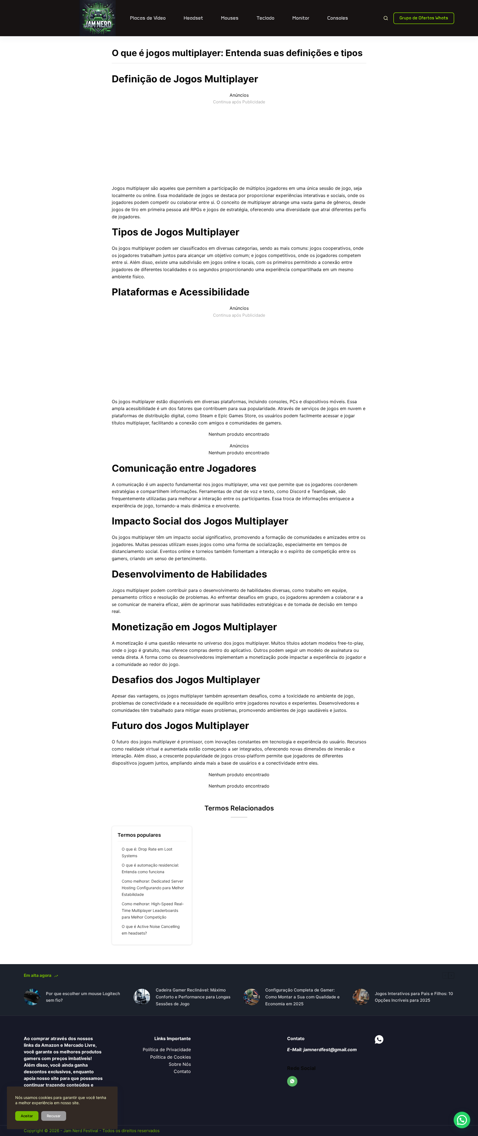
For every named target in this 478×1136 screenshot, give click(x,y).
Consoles (337, 18)
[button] (462, 1120)
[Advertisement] (239, 144)
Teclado (265, 18)
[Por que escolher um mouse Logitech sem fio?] (32, 997)
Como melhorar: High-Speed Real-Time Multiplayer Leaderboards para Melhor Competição (153, 910)
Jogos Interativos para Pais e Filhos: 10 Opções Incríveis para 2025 (414, 997)
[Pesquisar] (386, 18)
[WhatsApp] (292, 1081)
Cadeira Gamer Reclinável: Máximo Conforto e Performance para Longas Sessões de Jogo (193, 996)
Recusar (54, 1116)
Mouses (229, 18)
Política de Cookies (170, 1057)
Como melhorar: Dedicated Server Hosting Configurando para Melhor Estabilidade (153, 888)
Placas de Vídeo (148, 18)
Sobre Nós (180, 1064)
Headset (193, 18)
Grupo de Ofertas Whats (423, 17)
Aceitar (27, 1116)
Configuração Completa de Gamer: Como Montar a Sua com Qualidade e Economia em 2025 (302, 996)
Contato (182, 1071)
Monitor (300, 18)
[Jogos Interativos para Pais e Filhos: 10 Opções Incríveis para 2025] (361, 997)
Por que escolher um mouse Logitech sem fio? (83, 997)
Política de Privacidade (167, 1049)
